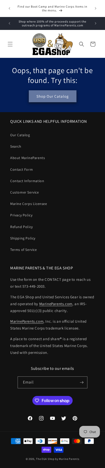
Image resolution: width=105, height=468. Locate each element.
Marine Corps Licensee (28, 203)
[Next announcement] (95, 8)
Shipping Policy (22, 238)
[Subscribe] (81, 382)
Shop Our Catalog (52, 96)
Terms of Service (23, 249)
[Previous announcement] (9, 8)
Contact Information (27, 181)
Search (15, 146)
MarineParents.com (55, 303)
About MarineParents (27, 157)
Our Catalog (20, 135)
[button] (10, 44)
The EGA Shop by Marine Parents (57, 459)
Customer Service (24, 192)
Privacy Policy (21, 215)
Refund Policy (21, 226)
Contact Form (21, 169)
